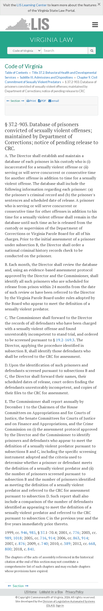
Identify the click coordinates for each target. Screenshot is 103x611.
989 (8, 538)
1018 (17, 538)
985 (32, 532)
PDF (43, 101)
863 (76, 538)
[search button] (92, 50)
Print (32, 101)
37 (42, 532)
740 (44, 543)
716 (43, 538)
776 (76, 532)
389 (67, 543)
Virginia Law (51, 39)
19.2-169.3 (65, 340)
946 (24, 532)
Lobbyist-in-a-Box (51, 592)
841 (31, 549)
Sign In (60, 605)
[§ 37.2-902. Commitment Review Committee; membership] (7, 101)
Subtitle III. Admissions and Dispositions (46, 77)
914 (51, 538)
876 (21, 543)
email (55, 101)
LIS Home (30, 592)
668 (92, 543)
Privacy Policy (74, 592)
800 (8, 549)
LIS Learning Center (32, 5)
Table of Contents (16, 72)
